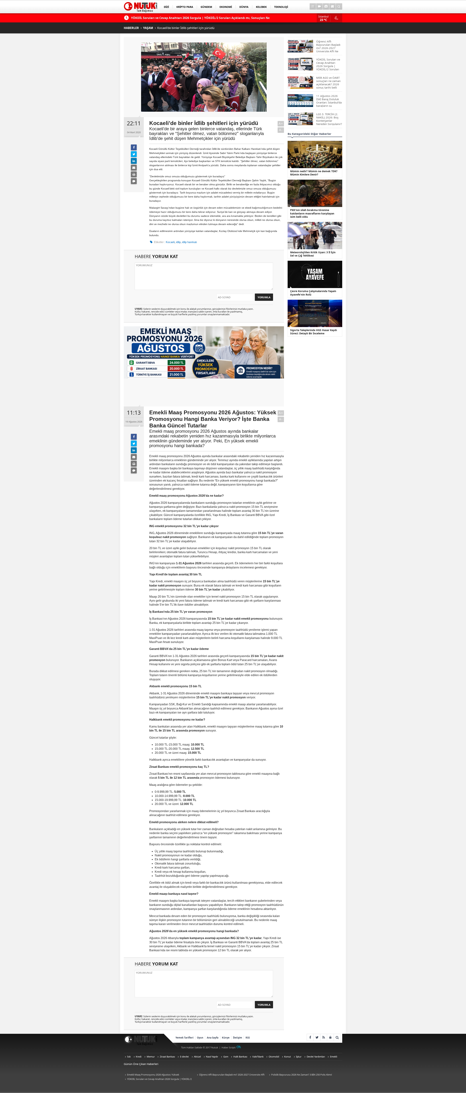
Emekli (333, 1056)
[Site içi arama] (339, 6)
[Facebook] (134, 147)
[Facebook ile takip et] (310, 1037)
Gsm (225, 1056)
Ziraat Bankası (167, 1056)
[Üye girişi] (330, 1037)
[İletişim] (332, 6)
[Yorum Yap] (134, 181)
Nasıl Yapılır (212, 1056)
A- (281, 130)
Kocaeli (170, 242)
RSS (248, 1037)
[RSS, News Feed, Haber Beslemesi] (323, 1037)
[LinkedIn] (134, 161)
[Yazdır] (134, 174)
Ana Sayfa (212, 1037)
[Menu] (313, 6)
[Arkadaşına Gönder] (134, 168)
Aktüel (197, 1056)
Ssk (129, 1056)
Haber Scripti (229, 1047)
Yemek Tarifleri (184, 1037)
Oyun (200, 1037)
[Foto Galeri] (326, 6)
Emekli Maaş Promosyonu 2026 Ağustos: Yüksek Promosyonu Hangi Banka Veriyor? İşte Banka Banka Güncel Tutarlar (156, 1075)
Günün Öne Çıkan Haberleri (141, 1064)
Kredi (138, 1056)
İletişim (237, 1037)
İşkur (298, 1056)
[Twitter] (134, 154)
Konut (287, 1056)
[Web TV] (319, 6)
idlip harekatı (189, 242)
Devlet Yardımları (316, 1056)
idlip (178, 242)
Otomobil (274, 1056)
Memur (151, 1056)
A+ (281, 123)
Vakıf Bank (258, 1056)
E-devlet (184, 1056)
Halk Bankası (240, 1056)
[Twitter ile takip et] (316, 1037)
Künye (226, 1037)
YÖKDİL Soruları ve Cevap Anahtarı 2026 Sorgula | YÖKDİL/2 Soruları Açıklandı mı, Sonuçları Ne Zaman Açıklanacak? (158, 1079)
